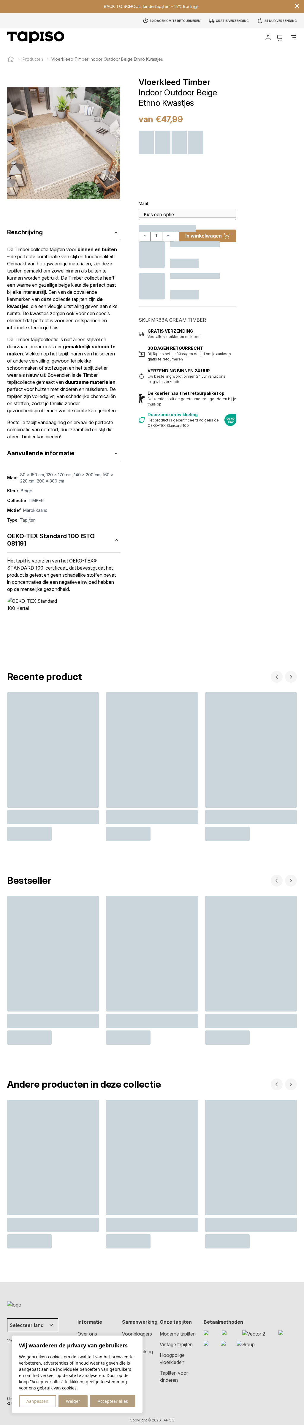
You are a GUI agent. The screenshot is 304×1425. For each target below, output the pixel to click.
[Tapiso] (35, 37)
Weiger (73, 1401)
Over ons (87, 1334)
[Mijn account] (268, 37)
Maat (143, 203)
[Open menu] (293, 37)
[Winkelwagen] (279, 37)
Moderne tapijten (178, 1334)
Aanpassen (37, 1401)
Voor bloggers (137, 1334)
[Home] (10, 59)
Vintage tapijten (176, 1344)
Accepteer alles (113, 1401)
